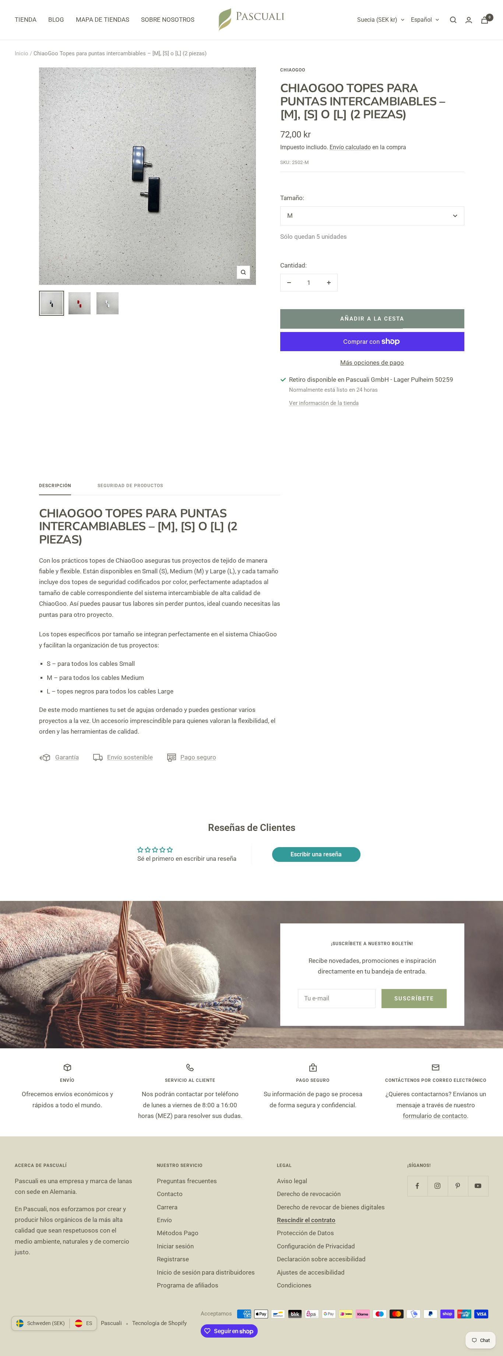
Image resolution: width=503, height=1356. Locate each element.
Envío (164, 1220)
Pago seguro (198, 757)
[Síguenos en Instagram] (438, 1186)
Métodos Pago (177, 1233)
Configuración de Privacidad (316, 1246)
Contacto (170, 1194)
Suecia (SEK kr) (377, 19)
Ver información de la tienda (324, 403)
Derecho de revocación (309, 1194)
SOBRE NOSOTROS (167, 19)
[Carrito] (484, 20)
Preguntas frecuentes (187, 1181)
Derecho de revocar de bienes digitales (331, 1207)
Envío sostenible (130, 757)
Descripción (55, 485)
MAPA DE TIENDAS (102, 19)
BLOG (56, 19)
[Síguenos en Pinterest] (458, 1186)
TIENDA (25, 19)
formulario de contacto (435, 1115)
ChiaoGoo (292, 70)
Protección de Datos (305, 1233)
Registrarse (173, 1259)
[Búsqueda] (453, 20)
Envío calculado (350, 147)
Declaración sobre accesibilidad (321, 1259)
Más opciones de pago (372, 362)
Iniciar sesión (175, 1246)
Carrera (167, 1207)
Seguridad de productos (130, 485)
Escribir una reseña (316, 854)
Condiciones (294, 1285)
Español (421, 19)
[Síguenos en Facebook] (417, 1186)
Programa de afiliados (187, 1285)
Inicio (21, 53)
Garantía (67, 757)
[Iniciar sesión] (468, 20)
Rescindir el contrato (306, 1220)
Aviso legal (292, 1181)
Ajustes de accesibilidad (311, 1272)
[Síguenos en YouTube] (478, 1186)
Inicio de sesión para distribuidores (206, 1272)
